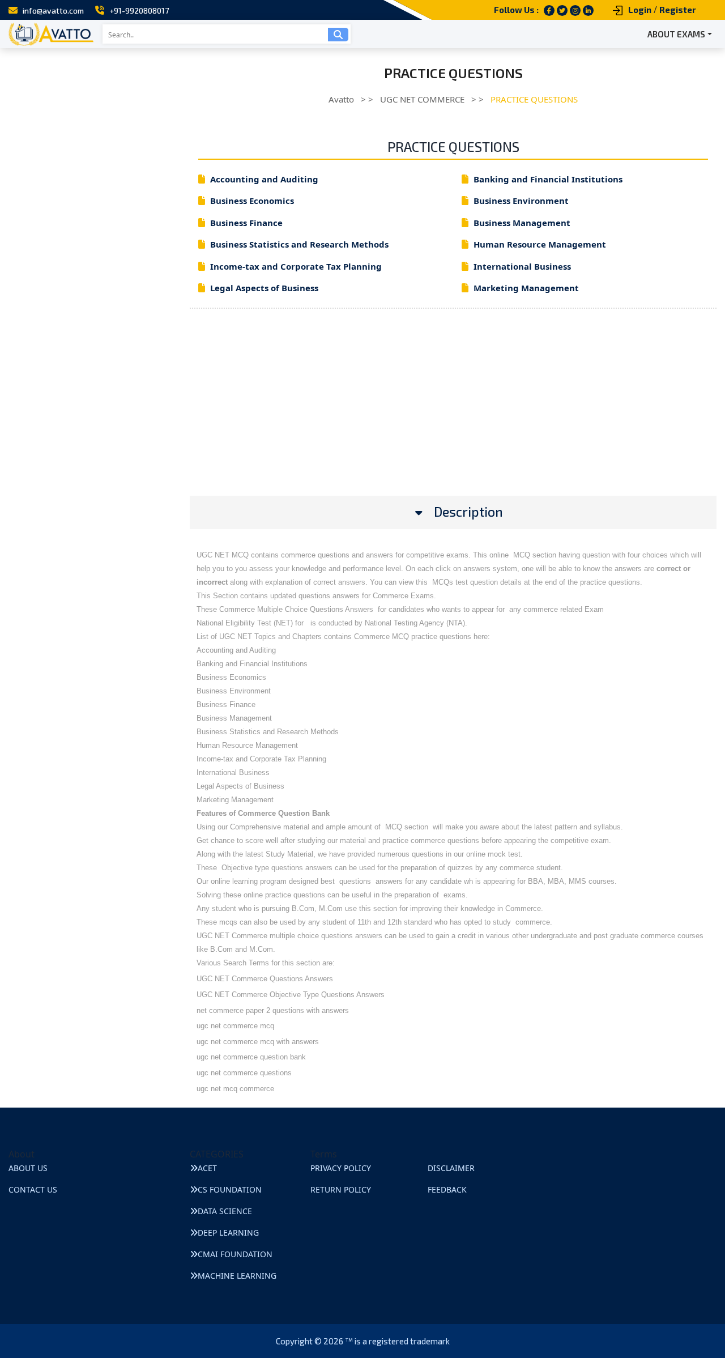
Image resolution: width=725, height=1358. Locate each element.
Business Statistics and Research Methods (299, 244)
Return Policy (340, 1189)
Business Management (522, 222)
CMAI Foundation (235, 1254)
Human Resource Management (540, 244)
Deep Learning (228, 1232)
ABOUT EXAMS (676, 34)
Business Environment (521, 200)
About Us (28, 1168)
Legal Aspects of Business (264, 287)
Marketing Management (526, 287)
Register (677, 10)
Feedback (447, 1189)
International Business (522, 266)
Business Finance (246, 222)
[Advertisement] (453, 416)
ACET (207, 1168)
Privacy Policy (340, 1168)
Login (639, 10)
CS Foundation (230, 1189)
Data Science (225, 1211)
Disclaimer (451, 1168)
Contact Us (32, 1189)
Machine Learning (237, 1275)
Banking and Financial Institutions (548, 179)
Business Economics (252, 200)
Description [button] (468, 512)
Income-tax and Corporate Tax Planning (296, 266)
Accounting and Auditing (264, 179)
